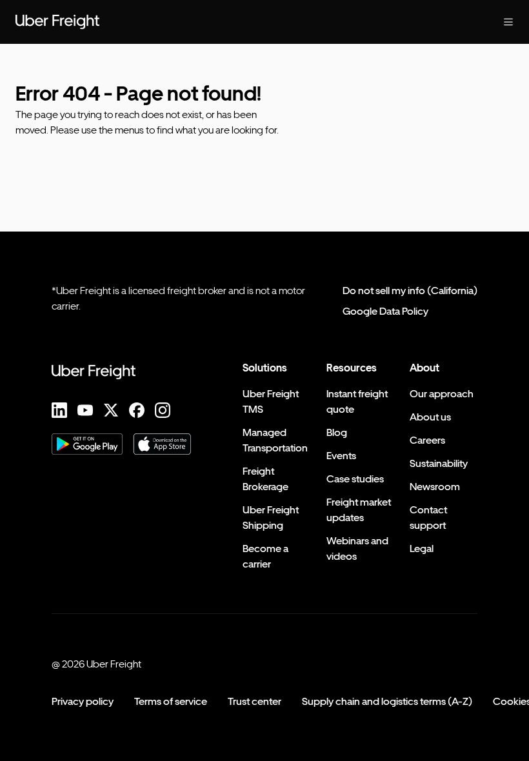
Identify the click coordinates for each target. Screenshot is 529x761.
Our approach (442, 394)
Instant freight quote (357, 401)
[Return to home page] (57, 22)
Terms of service (170, 701)
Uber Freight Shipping (271, 517)
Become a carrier (265, 556)
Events (341, 456)
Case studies (355, 479)
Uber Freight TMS (271, 401)
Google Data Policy (385, 311)
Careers (427, 440)
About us (430, 417)
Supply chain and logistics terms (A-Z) (387, 701)
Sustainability (439, 463)
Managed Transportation (275, 440)
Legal (422, 548)
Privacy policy (83, 701)
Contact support (428, 517)
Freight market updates (358, 510)
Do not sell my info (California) (410, 290)
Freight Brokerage (265, 479)
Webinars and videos (357, 548)
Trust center (254, 701)
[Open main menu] (508, 21)
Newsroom (435, 486)
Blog (336, 432)
